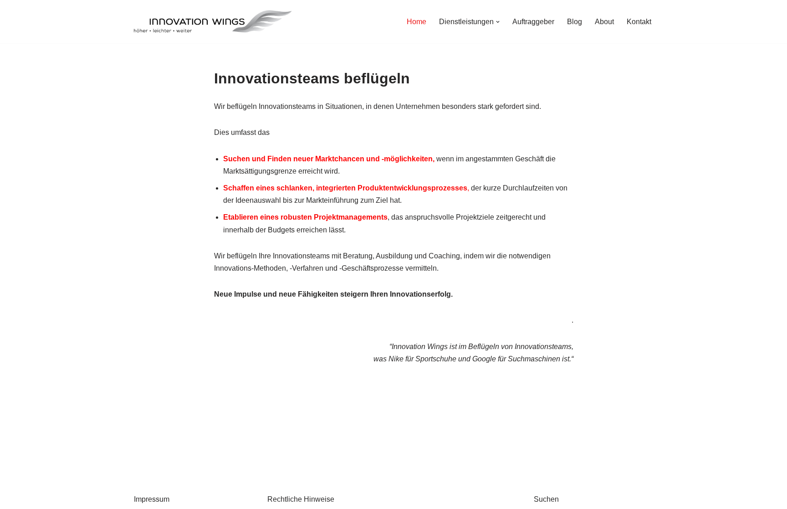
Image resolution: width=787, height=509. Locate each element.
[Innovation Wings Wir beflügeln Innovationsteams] (213, 21)
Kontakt (639, 22)
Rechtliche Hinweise (300, 499)
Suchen (546, 499)
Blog (574, 22)
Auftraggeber (533, 22)
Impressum (151, 499)
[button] (498, 22)
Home (416, 22)
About (604, 22)
